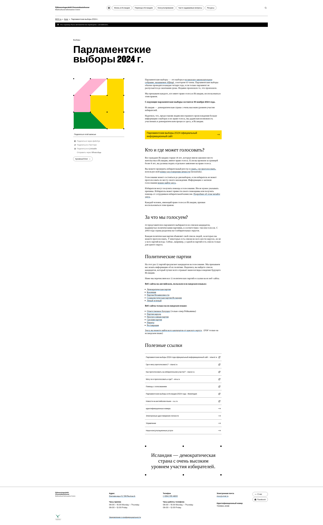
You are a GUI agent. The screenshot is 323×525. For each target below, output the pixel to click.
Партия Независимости (158, 295)
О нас (259, 494)
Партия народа (154, 314)
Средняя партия (154, 319)
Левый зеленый (154, 300)
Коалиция (151, 292)
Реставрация (153, 325)
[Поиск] (266, 8)
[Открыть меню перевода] (109, 8)
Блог (66, 19)
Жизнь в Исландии (122, 8)
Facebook (261, 499)
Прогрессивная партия (158, 316)
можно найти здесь (167, 182)
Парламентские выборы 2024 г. (84, 19)
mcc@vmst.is (222, 496)
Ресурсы (210, 8)
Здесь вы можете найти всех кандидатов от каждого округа (173, 330)
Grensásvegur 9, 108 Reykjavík (122, 496)
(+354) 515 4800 (170, 496)
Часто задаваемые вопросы (190, 8)
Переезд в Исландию (144, 8)
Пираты (150, 322)
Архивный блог (81, 159)
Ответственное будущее (158, 311)
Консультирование (165, 8)
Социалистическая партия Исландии (164, 297)
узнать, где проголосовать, (203, 168)
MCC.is (58, 19)
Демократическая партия (159, 289)
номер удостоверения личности (175, 171)
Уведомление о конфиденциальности (125, 517)
